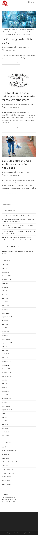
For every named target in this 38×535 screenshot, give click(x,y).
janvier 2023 (5, 358)
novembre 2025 (6, 279)
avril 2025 (5, 298)
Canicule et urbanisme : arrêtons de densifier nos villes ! (16, 164)
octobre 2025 (6, 283)
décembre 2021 (6, 369)
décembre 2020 (6, 398)
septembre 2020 (7, 410)
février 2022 (5, 365)
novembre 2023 (6, 335)
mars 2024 (5, 328)
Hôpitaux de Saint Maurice (10, 462)
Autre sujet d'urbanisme (12, 107)
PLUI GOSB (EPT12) (7, 469)
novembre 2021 (6, 372)
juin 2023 (4, 346)
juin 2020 (4, 417)
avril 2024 (5, 324)
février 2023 (5, 354)
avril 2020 (5, 424)
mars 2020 (5, 428)
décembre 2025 (6, 276)
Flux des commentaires (9, 499)
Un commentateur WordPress (11, 251)
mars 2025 (5, 302)
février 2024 (5, 332)
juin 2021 (4, 380)
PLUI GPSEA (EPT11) (8, 473)
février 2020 (5, 432)
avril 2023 (5, 350)
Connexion (5, 495)
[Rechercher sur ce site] (19, 204)
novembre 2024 (6, 309)
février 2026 (5, 272)
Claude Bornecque (10, 105)
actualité (4, 447)
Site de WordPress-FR (8, 502)
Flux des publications (8, 497)
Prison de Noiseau (7, 480)
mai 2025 (4, 294)
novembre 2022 (6, 361)
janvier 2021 (5, 395)
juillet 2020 (5, 413)
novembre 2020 (6, 402)
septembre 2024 (7, 317)
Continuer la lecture (12, 62)
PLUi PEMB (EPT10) (7, 477)
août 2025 (5, 287)
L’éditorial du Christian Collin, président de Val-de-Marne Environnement (18, 96)
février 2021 (5, 391)
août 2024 (5, 320)
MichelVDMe (8, 48)
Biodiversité (5, 454)
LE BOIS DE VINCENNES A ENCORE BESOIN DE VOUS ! (18, 215)
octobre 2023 (6, 339)
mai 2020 (4, 421)
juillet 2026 (5, 265)
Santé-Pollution (9, 50)
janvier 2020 (5, 436)
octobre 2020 (6, 406)
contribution (6, 458)
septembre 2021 (7, 376)
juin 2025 (4, 291)
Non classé (5, 465)
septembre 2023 (7, 343)
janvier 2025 (5, 306)
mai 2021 (4, 384)
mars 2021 (5, 387)
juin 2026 (4, 268)
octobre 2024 (6, 313)
